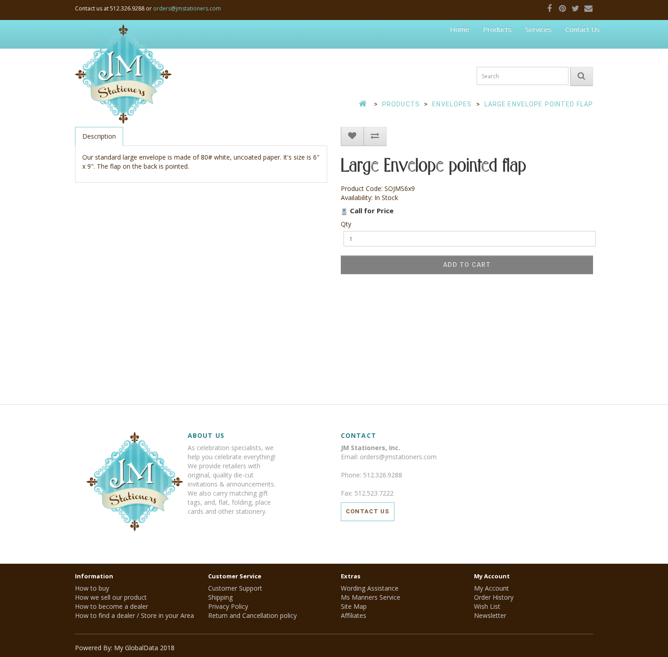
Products (497, 29)
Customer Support (235, 588)
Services (538, 29)
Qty (346, 224)
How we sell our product (111, 597)
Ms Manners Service (370, 597)
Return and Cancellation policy (252, 615)
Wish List (487, 606)
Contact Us (582, 29)
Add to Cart (467, 264)
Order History (493, 597)
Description (99, 136)
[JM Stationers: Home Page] (123, 34)
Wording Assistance (370, 588)
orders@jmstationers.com (187, 8)
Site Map (354, 606)
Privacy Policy (228, 606)
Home (459, 29)
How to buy (92, 588)
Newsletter (490, 615)
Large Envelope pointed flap (538, 104)
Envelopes (452, 104)
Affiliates (353, 615)
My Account (491, 588)
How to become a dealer (111, 606)
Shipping (220, 597)
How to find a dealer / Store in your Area (134, 615)
